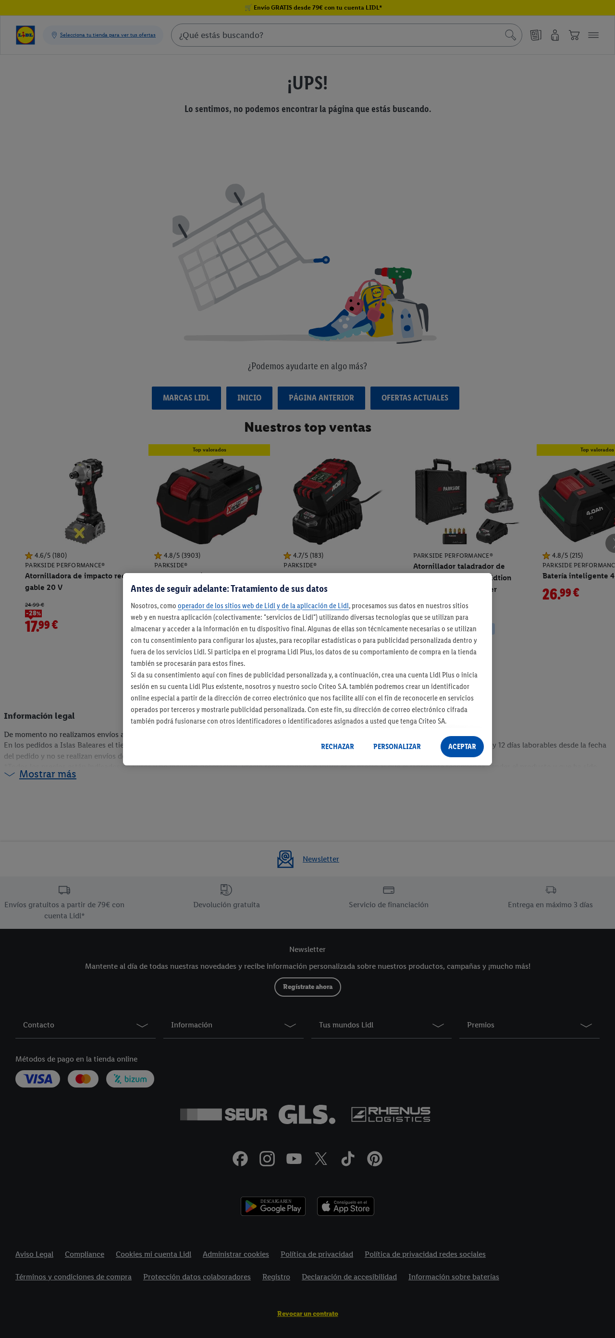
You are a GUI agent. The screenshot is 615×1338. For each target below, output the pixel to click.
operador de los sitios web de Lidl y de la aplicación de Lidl (263, 605)
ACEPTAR (462, 746)
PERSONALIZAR (397, 746)
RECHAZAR (337, 746)
